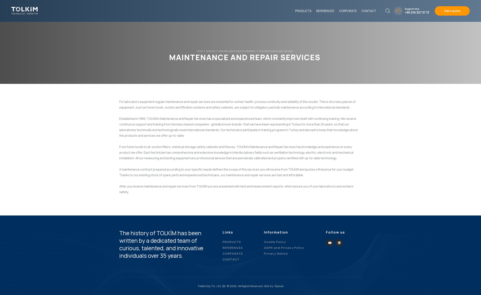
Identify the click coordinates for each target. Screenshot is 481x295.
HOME (200, 51)
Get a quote (452, 11)
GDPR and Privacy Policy (284, 248)
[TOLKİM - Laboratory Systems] (24, 10)
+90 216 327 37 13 (417, 12)
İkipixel (279, 286)
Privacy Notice (276, 254)
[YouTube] (330, 242)
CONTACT (369, 11)
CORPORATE (348, 11)
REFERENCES (325, 11)
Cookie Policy (275, 242)
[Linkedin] (339, 242)
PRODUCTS (303, 11)
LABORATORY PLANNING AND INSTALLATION (237, 51)
